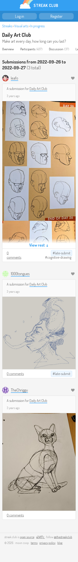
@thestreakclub (63, 537)
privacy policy (47, 543)
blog (59, 543)
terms (34, 543)
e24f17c (40, 537)
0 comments (14, 255)
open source (27, 537)
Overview (8, 49)
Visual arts (21, 26)
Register (56, 16)
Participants (28, 49)
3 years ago (13, 96)
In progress (37, 26)
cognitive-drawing (59, 257)
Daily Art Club (16, 34)
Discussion (56, 49)
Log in (19, 16)
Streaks (7, 26)
